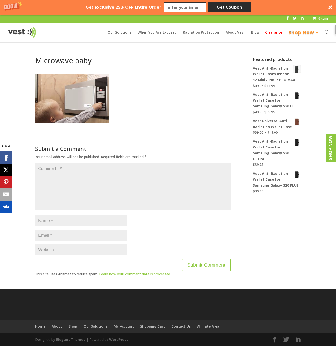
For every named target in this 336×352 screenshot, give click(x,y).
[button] (168, 7)
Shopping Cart (152, 326)
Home (40, 326)
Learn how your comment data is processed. (135, 274)
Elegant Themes (70, 339)
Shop (73, 326)
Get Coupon (229, 7)
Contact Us (181, 326)
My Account (124, 326)
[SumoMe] (6, 207)
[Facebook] (6, 157)
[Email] (6, 194)
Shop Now (301, 33)
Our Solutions (119, 33)
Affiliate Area (208, 326)
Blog (255, 33)
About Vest (235, 33)
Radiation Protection (201, 33)
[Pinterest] (6, 182)
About (57, 326)
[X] (6, 170)
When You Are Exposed (157, 33)
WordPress (118, 339)
